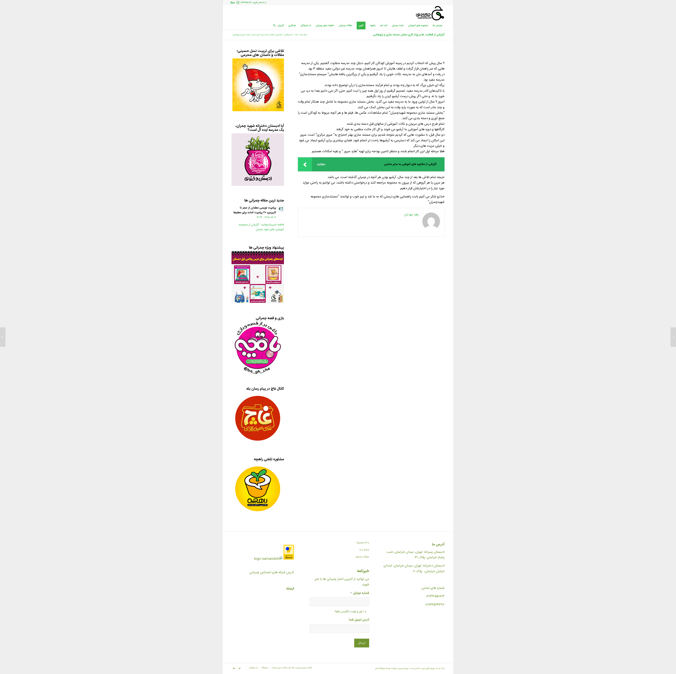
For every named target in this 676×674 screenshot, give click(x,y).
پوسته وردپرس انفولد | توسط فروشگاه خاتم (391, 668)
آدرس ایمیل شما (359, 620)
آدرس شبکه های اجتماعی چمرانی (271, 572)
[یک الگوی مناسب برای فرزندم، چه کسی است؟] (673, 337)
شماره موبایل (359, 593)
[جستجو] (273, 25)
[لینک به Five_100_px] (232, 2)
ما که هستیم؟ (362, 543)
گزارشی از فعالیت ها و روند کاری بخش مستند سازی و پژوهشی (409, 34)
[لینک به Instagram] (237, 2)
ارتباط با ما (364, 550)
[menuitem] (437, 25)
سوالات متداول (362, 557)
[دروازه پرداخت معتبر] (288, 559)
